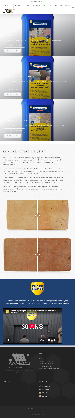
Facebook (45, 389)
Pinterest (45, 396)
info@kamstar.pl (49, 366)
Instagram (46, 386)
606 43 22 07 (49, 364)
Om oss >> (19, 373)
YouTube (45, 393)
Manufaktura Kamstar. (51, 369)
